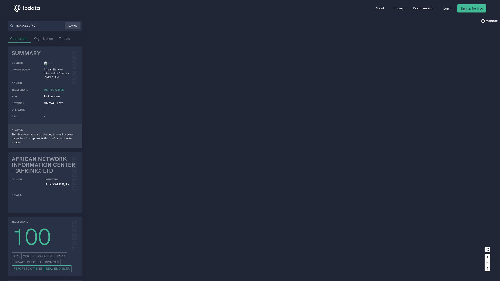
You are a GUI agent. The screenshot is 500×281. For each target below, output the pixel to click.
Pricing (399, 8)
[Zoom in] (487, 257)
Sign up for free (471, 8)
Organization (43, 39)
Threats (64, 39)
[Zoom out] (487, 263)
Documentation (424, 8)
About (379, 8)
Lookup (72, 25)
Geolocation (19, 39)
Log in (447, 8)
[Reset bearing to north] (487, 268)
